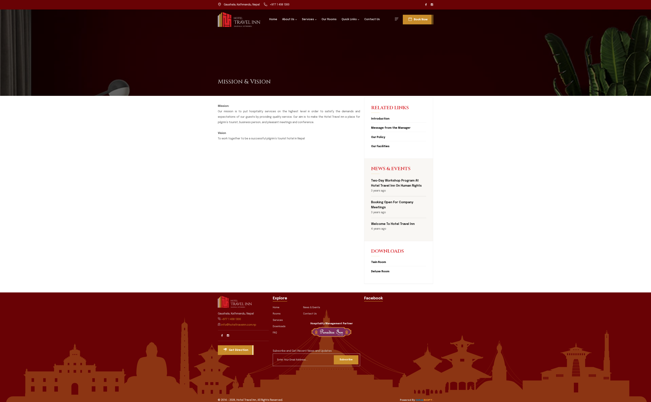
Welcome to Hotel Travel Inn (393, 224)
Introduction (380, 118)
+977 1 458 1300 (279, 4)
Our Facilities (380, 146)
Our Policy (378, 137)
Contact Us (372, 19)
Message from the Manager (390, 127)
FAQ (275, 333)
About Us (288, 19)
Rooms (277, 314)
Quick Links (349, 19)
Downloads (279, 326)
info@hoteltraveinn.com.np (238, 324)
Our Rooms (329, 19)
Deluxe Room (380, 271)
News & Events (311, 307)
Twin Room (378, 262)
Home (273, 19)
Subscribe (346, 359)
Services (308, 19)
